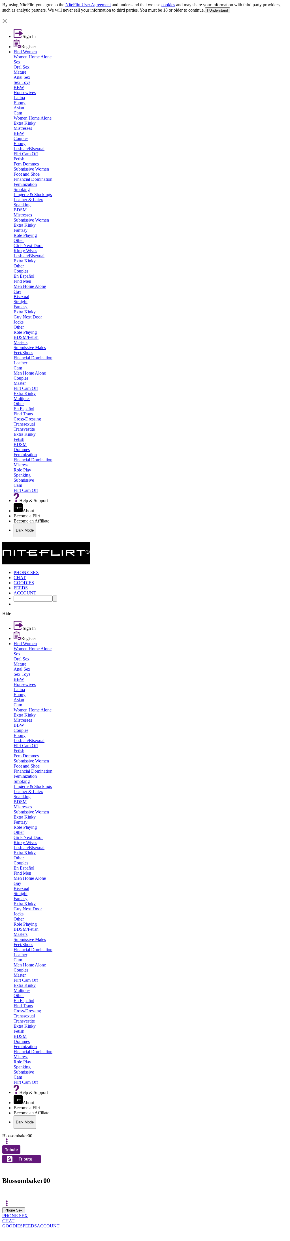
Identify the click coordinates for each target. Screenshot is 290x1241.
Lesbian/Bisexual (29, 148)
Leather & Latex (28, 199)
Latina (19, 97)
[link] (145, 15)
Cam (18, 112)
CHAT (8, 1220)
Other (19, 240)
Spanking (22, 204)
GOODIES (12, 1225)
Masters (20, 342)
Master (20, 383)
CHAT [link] (20, 577)
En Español (24, 276)
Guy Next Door (28, 316)
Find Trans (23, 413)
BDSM (20, 209)
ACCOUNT (48, 1225)
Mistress (21, 464)
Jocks (19, 322)
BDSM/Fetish (26, 337)
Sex (17, 62)
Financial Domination (33, 179)
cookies (168, 4)
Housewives (25, 92)
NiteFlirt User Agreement (88, 4)
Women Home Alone (33, 56)
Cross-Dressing (27, 418)
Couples (21, 138)
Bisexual (21, 296)
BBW (19, 87)
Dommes (22, 449)
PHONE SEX (15, 1215)
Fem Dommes (26, 164)
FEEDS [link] (21, 587)
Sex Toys (22, 82)
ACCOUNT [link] (25, 592)
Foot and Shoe (27, 174)
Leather (20, 362)
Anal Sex (22, 77)
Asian (19, 107)
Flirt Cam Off (26, 153)
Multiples (22, 398)
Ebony (19, 102)
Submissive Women (31, 169)
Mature (20, 72)
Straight (20, 301)
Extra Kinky (25, 123)
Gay (17, 291)
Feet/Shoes (23, 352)
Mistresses (23, 128)
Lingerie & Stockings (33, 194)
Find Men (22, 281)
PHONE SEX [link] (26, 572)
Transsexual (24, 424)
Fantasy (20, 230)
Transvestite (24, 429)
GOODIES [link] (24, 582)
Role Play (22, 470)
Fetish (19, 158)
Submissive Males (30, 347)
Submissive (24, 480)
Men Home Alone (30, 286)
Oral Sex (21, 67)
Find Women (25, 51)
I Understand (217, 10)
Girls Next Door (28, 245)
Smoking (22, 189)
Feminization (25, 184)
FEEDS (30, 1225)
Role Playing (25, 235)
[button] (145, 21)
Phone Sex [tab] (14, 1210)
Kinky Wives (25, 250)
